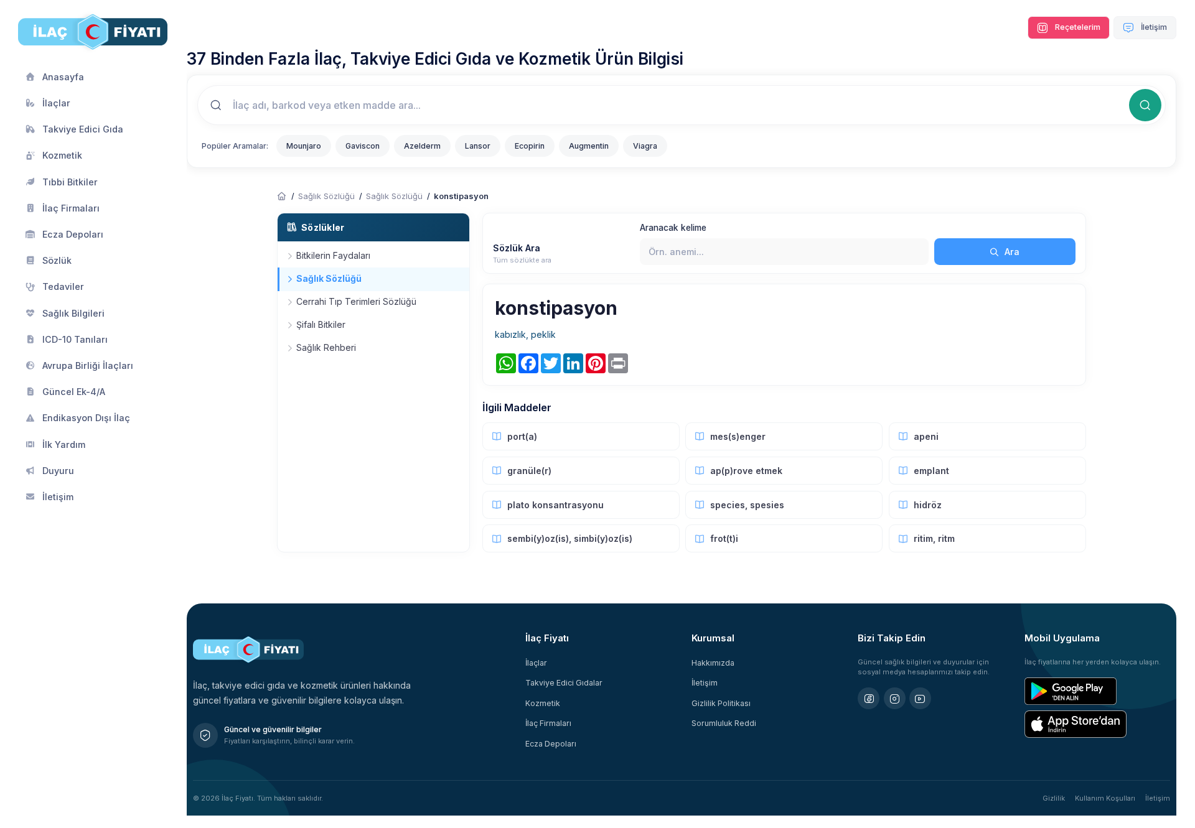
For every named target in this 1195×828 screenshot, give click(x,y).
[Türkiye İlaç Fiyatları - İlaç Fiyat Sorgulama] (282, 196)
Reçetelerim (1076, 27)
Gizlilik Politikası (721, 703)
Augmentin (589, 146)
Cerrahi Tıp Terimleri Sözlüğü (356, 301)
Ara (1010, 251)
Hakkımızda (712, 663)
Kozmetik (542, 703)
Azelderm (422, 146)
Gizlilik (1054, 798)
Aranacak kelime (673, 228)
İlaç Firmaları (548, 723)
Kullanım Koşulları (1105, 798)
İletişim (1153, 27)
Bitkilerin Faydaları (333, 255)
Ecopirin (530, 146)
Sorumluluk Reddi (723, 723)
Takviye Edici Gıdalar (563, 682)
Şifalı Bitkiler (320, 324)
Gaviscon (362, 146)
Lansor (477, 146)
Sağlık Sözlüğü (326, 196)
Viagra (645, 146)
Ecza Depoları (550, 743)
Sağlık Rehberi (326, 347)
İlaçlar (536, 663)
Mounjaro (303, 146)
